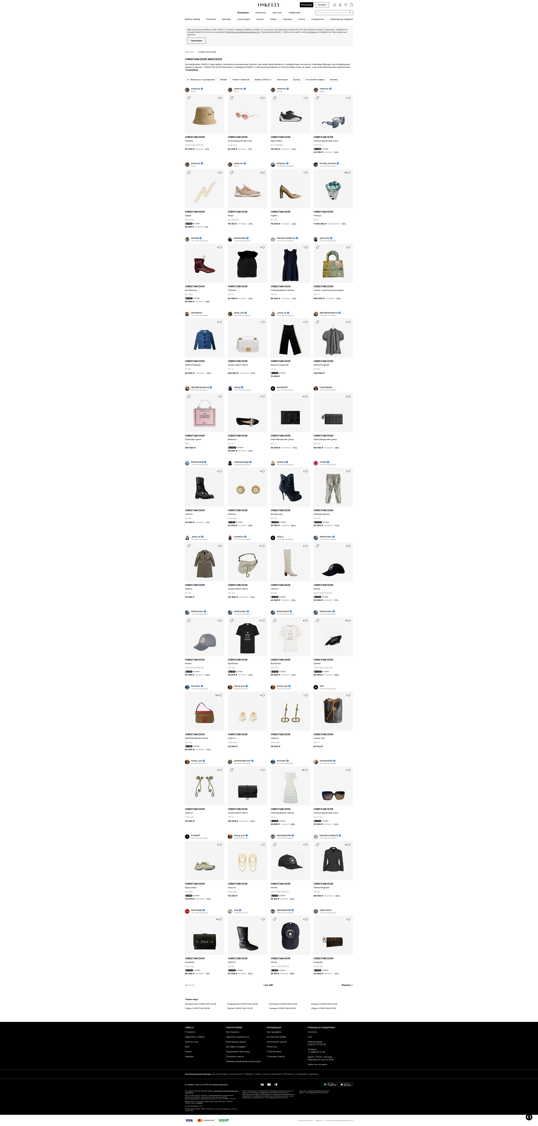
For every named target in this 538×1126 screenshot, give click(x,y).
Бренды (226, 19)
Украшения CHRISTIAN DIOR (242, 1004)
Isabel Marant (276, 1074)
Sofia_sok (239, 313)
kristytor (281, 163)
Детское (277, 12)
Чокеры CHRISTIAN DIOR (282, 1008)
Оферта (318, 1120)
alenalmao (196, 313)
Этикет (188, 1051)
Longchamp (313, 1074)
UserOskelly (326, 387)
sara (236, 910)
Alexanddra (240, 238)
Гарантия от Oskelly (195, 1037)
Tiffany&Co (248, 1074)
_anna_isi (281, 313)
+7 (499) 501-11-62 (316, 1052)
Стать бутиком (274, 1051)
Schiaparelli (301, 1074)
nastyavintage (241, 462)
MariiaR (195, 238)
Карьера (189, 1056)
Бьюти (260, 19)
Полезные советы (235, 1056)
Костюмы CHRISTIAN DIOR (283, 1004)
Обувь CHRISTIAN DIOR (323, 1008)
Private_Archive (328, 163)
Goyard (266, 1074)
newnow (195, 89)
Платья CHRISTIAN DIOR (240, 1008)
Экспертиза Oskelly (276, 1037)
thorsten (195, 686)
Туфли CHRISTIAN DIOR (197, 1008)
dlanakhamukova (329, 313)
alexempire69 (284, 835)
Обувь (273, 19)
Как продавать (274, 1032)
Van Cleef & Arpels (220, 1074)
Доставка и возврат (236, 1046)
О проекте (190, 1032)
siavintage (196, 910)
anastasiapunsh (242, 761)
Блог (187, 1046)
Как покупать (232, 1032)
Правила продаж (305, 1120)
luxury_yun (239, 686)
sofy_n (280, 537)
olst (322, 686)
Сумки (301, 19)
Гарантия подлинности (237, 1037)
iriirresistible (326, 761)
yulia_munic (326, 910)
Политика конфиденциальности (338, 1120)
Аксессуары (243, 19)
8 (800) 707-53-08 (317, 1044)
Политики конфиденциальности (242, 32)
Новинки (211, 19)
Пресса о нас (191, 1042)
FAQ (310, 1037)
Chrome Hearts (235, 1074)
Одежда (287, 19)
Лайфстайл (294, 12)
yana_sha (325, 238)
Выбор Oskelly (192, 19)
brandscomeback (286, 238)
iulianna (281, 462)
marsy (237, 387)
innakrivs (239, 537)
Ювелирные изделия (342, 19)
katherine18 (197, 462)
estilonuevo (326, 537)
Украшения (317, 19)
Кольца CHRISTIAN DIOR (324, 1004)
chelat (323, 462)
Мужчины (260, 12)
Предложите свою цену (238, 1051)
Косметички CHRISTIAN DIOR (200, 1004)
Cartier (258, 1074)
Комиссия (272, 1046)
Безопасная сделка (236, 1042)
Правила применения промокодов (243, 1061)
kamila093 (282, 387)
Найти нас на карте (317, 1064)
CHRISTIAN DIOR (195, 137)
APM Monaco (289, 1074)
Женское (190, 52)
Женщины (243, 12)
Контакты (312, 1032)
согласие (311, 32)
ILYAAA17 (195, 835)
